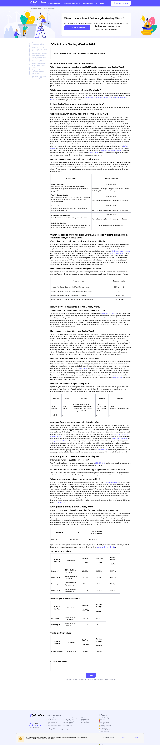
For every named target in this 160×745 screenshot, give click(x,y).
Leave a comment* (58, 662)
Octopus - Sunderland (69, 722)
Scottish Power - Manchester (53, 725)
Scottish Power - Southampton (71, 718)
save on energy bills (112, 482)
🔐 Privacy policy (103, 728)
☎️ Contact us (102, 721)
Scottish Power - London (52, 724)
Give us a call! (117, 377)
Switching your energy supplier (111, 150)
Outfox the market (85, 719)
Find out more (78, 28)
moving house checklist (109, 313)
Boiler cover (49, 732)
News (102, 3)
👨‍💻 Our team (102, 719)
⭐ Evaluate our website (105, 725)
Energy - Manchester (51, 721)
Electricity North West (116, 253)
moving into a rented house (59, 441)
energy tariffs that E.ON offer (106, 547)
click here (113, 679)
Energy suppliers (54, 3)
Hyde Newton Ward (90, 97)
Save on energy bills (71, 3)
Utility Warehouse (85, 722)
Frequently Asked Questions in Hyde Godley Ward (38, 71)
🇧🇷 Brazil (101, 744)
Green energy (67, 732)
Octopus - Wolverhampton (70, 724)
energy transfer (83, 368)
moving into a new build (119, 438)
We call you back (122, 3)
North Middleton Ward (105, 97)
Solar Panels (84, 732)
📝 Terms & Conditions (104, 729)
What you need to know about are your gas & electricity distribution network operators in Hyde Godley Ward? (39, 57)
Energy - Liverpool (51, 719)
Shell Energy (84, 721)
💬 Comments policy (104, 731)
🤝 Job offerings (103, 724)
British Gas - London (69, 719)
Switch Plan (103, 450)
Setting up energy (89, 3)
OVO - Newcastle (68, 725)
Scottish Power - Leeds (52, 722)
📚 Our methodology (104, 722)
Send (90, 676)
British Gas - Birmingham (70, 721)
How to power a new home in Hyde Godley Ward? (38, 65)
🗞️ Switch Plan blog (104, 718)
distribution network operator (121, 251)
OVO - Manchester (85, 718)
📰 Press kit (102, 727)
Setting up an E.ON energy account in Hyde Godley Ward (39, 49)
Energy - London (50, 718)
